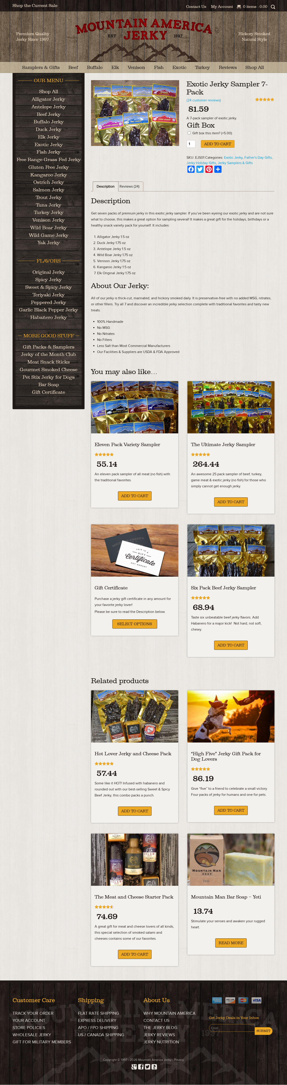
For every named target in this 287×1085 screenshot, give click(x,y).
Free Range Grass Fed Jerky (49, 159)
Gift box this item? (212, 133)
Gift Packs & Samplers (48, 347)
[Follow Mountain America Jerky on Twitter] (147, 1066)
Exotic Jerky (233, 157)
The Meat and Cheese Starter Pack (134, 897)
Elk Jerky (48, 137)
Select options (134, 624)
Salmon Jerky (48, 190)
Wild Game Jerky (48, 235)
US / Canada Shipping (101, 1035)
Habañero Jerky (48, 317)
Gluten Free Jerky (48, 167)
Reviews (228, 67)
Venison (136, 67)
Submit (264, 1031)
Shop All (255, 67)
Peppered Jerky (48, 302)
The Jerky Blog (160, 1028)
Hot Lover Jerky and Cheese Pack (133, 753)
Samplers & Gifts (41, 67)
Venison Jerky (49, 220)
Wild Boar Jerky (48, 227)
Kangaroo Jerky (48, 175)
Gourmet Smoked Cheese (48, 369)
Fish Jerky (49, 152)
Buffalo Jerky (49, 121)
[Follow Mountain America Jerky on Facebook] (140, 1066)
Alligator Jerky (48, 99)
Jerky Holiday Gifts (201, 163)
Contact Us (196, 6)
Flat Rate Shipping (98, 1013)
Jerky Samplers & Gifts (235, 163)
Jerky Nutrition (161, 1042)
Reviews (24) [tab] (129, 186)
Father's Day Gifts (258, 157)
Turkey (202, 67)
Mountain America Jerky (143, 40)
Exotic (179, 67)
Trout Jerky (49, 197)
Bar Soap (48, 384)
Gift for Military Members (42, 1042)
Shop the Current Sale (35, 5)
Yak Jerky (49, 242)
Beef (73, 67)
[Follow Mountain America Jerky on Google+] (133, 1066)
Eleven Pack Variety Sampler (127, 444)
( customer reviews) (204, 100)
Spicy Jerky (48, 279)
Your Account (29, 1020)
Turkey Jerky (48, 212)
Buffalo (95, 67)
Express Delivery (97, 1020)
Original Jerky (49, 272)
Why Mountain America (170, 1013)
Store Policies (29, 1028)
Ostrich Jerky (48, 182)
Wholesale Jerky (32, 1035)
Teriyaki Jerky (49, 294)
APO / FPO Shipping (98, 1028)
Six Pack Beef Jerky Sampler (223, 588)
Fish (159, 67)
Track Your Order (33, 1013)
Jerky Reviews (159, 1035)
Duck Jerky (48, 129)
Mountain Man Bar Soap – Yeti (226, 897)
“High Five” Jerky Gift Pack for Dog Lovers (226, 756)
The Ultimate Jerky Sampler (223, 444)
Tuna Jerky (48, 205)
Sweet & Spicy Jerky (48, 287)
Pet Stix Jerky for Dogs (49, 377)
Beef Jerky (49, 114)
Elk (115, 67)
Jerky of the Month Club (48, 354)
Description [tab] (106, 186)
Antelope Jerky (49, 106)
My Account (222, 6)
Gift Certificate (111, 588)
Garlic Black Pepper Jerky (48, 309)
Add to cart (217, 144)
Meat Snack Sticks (48, 362)
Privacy (179, 1060)
